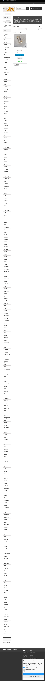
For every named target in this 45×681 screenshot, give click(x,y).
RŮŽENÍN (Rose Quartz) (6, 515)
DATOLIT (5, 195)
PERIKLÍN (5, 471)
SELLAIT (5, 536)
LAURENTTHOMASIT (7, 383)
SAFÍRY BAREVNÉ (5, 522)
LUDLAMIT (5, 403)
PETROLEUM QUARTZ (6, 479)
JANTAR (5, 340)
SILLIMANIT (6, 544)
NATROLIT (5, 434)
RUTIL (5, 512)
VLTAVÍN (5, 612)
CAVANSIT (5, 166)
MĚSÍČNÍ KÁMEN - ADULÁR (7, 418)
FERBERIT (5, 222)
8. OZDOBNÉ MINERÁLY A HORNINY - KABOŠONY (6, 69)
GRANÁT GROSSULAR (6, 257)
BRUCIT (5, 159)
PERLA (5, 473)
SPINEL (5, 561)
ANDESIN (5, 120)
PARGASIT (5, 466)
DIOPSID (5, 203)
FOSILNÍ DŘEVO (6, 227)
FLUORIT (5, 224)
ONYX (5, 446)
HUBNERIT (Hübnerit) (5, 323)
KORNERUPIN (6, 359)
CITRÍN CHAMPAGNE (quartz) (6, 183)
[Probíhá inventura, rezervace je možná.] (22, 1)
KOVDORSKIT (6, 361)
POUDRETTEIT (6, 488)
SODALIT (5, 560)
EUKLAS (5, 219)
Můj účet (32, 650)
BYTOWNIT (6, 161)
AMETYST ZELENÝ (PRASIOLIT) (6, 110)
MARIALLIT (6, 412)
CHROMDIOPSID (6, 174)
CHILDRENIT (6, 171)
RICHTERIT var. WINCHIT (6, 505)
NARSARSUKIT (6, 432)
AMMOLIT (5, 113)
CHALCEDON (6, 169)
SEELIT (5, 534)
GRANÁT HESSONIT (5, 260)
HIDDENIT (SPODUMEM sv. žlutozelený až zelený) (6, 314)
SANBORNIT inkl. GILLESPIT (7, 528)
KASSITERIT (6, 349)
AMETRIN (5, 94)
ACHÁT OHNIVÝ (6, 72)
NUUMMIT (5, 441)
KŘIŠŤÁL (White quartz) (6, 364)
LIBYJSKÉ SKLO (6, 395)
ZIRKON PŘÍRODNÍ (5, 629)
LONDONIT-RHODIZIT (6, 401)
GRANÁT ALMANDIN (6, 245)
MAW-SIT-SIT (6, 415)
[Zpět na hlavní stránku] (4, 14)
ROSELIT (5, 509)
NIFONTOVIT (6, 439)
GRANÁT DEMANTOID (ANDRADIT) (6, 253)
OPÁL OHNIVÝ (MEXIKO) (6, 454)
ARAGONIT (6, 128)
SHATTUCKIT (6, 543)
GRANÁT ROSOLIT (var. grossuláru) (6, 278)
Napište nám (35, 3)
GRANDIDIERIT (6, 291)
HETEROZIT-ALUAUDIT (6, 308)
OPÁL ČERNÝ (6, 449)
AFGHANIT (5, 79)
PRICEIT (5, 493)
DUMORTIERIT (6, 210)
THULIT (5, 577)
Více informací (33, 678)
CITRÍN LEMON (6, 186)
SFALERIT (5, 541)
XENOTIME (6, 621)
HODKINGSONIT (6, 320)
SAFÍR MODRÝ (6, 517)
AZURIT (5, 135)
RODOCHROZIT (6, 507)
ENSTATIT (5, 212)
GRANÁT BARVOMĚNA (6, 249)
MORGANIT (6, 430)
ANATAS (5, 116)
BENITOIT (5, 144)
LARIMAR (5, 381)
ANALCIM (5, 115)
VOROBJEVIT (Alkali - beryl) (6, 615)
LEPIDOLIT (6, 391)
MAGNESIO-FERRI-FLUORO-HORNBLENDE (6, 407)
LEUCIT (5, 393)
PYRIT (5, 497)
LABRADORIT (6, 378)
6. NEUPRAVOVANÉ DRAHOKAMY (7, 58)
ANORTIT (5, 123)
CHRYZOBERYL (6, 176)
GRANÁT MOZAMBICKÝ (6, 269)
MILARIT (5, 422)
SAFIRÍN (5, 519)
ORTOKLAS (6, 463)
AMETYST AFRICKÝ (5, 99)
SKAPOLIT (5, 548)
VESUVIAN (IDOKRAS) (5, 608)
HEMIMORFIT (6, 303)
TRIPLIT (5, 594)
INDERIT (5, 327)
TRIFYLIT (5, 587)
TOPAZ (5, 580)
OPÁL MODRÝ (6, 451)
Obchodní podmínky (8, 22)
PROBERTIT (6, 495)
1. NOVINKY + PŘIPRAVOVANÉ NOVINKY (6, 36)
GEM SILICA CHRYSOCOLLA (6, 235)
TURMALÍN (5, 595)
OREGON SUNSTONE (6, 460)
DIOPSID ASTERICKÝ (6, 206)
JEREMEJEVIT (6, 342)
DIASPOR (5, 198)
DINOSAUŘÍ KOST (6, 201)
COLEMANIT (6, 190)
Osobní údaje (32, 656)
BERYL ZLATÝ (6, 147)
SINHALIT (5, 546)
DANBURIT (5, 193)
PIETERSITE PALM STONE (6, 484)
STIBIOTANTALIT (7, 563)
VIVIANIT (5, 611)
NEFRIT (5, 437)
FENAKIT (5, 220)
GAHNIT (5, 232)
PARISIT (5, 468)
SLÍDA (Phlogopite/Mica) (7, 552)
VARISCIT (5, 602)
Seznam (41, 29)
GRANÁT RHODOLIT (5, 274)
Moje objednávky (33, 652)
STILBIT (5, 565)
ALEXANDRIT (6, 89)
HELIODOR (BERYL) (6, 299)
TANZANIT (5, 575)
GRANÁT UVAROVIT (5, 289)
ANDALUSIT (6, 118)
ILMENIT (5, 325)
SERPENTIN (6, 539)
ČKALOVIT (5, 188)
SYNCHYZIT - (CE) (6, 569)
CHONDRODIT (6, 173)
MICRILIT (5, 420)
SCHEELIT (5, 532)
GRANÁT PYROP (6, 271)
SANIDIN (5, 531)
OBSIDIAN (5, 442)
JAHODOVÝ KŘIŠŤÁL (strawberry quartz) (6, 336)
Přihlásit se (40, 3)
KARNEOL (5, 347)
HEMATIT (5, 301)
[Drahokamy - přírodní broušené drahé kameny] (9, 9)
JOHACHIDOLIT (6, 344)
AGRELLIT (5, 81)
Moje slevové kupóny (33, 658)
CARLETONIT (6, 164)
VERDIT (5, 606)
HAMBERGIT (6, 295)
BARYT (5, 140)
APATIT (5, 127)
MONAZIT (5, 425)
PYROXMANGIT (6, 500)
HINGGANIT (6, 318)
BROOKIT (5, 157)
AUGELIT (5, 130)
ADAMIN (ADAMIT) (5, 75)
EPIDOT (5, 215)
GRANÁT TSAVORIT (5, 286)
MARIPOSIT (6, 413)
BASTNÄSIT (6, 142)
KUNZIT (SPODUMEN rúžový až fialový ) (7, 369)
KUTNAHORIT (6, 374)
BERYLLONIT (6, 149)
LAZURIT (5, 388)
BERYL (5, 145)
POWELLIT (6, 490)
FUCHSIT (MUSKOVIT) (6, 230)
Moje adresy (32, 655)
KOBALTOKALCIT (7, 356)
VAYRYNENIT (6, 604)
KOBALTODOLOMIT (7, 354)
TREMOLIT (5, 585)
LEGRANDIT (6, 390)
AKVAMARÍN (6, 86)
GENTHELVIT (6, 237)
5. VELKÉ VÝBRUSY (5, 53)
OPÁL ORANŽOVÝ (6, 457)
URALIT (5, 599)
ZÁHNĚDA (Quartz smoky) (6, 625)
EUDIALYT (5, 217)
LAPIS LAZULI (6, 379)
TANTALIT (5, 573)
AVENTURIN (6, 132)
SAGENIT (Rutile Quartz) (6, 525)
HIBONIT (5, 310)
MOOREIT (5, 429)
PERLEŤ (5, 475)
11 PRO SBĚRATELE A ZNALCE (6, 41)
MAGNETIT (6, 410)
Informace (6, 17)
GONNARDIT (6, 239)
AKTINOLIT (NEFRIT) (6, 84)
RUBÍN (5, 510)
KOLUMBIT (6, 357)
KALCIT (5, 345)
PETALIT (5, 476)
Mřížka (38, 29)
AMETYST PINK (6, 101)
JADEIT (5, 332)
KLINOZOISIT (6, 352)
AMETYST (5, 96)
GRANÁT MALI (6, 266)
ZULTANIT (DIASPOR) (5, 634)
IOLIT (5, 330)
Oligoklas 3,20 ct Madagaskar (19, 49)
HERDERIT (5, 305)
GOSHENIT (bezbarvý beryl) (6, 242)
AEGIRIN (5, 77)
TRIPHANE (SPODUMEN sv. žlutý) (6, 591)
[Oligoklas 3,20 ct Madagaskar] (20, 40)
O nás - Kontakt (7, 20)
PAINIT (5, 464)
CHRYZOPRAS (6, 178)
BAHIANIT (5, 137)
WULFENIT (5, 619)
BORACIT (5, 154)
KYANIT (5, 376)
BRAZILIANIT (6, 156)
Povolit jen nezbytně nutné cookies (33, 676)
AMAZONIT (6, 91)
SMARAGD (5, 556)
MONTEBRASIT (6, 427)
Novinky (5, 639)
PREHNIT (5, 492)
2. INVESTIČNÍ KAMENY (6, 48)
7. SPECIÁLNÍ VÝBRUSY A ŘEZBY (6, 63)
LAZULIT (5, 386)
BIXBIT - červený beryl (6, 152)
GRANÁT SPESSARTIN (6, 282)
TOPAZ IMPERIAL (5, 583)
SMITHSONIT (6, 558)
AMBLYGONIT (6, 93)
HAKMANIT (6, 293)
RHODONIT (6, 502)
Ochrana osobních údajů (25, 658)
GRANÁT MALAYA (5, 264)
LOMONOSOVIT (6, 398)
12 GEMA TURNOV (5, 45)
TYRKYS (5, 597)
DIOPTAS (5, 208)
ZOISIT (5, 631)
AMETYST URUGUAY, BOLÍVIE (5, 105)
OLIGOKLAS (6, 444)
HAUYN (5, 296)
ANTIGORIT (6, 125)
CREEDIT (5, 191)
